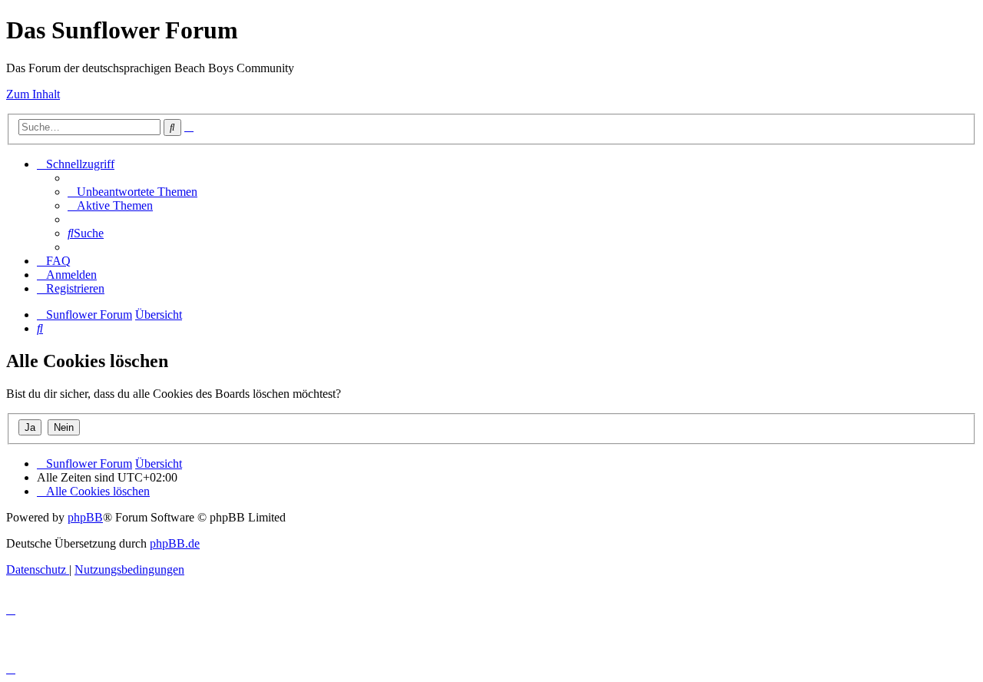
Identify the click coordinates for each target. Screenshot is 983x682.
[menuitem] (132, 191)
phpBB (85, 517)
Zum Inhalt (33, 94)
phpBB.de (175, 543)
